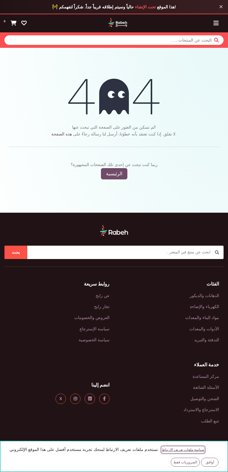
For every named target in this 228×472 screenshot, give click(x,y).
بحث (16, 252)
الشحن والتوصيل (204, 398)
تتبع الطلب (210, 421)
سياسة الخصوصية (94, 339)
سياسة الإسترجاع (95, 328)
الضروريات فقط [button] (185, 462)
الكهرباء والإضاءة (204, 306)
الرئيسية (114, 173)
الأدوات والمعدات (204, 328)
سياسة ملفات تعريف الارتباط (183, 450)
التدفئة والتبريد (206, 339)
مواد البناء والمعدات (202, 317)
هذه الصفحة (61, 134)
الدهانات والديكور (204, 295)
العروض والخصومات (92, 317)
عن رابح (103, 295)
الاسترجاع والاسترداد (201, 409)
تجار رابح (102, 306)
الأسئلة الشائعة (206, 387)
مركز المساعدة (206, 376)
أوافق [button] (210, 462)
